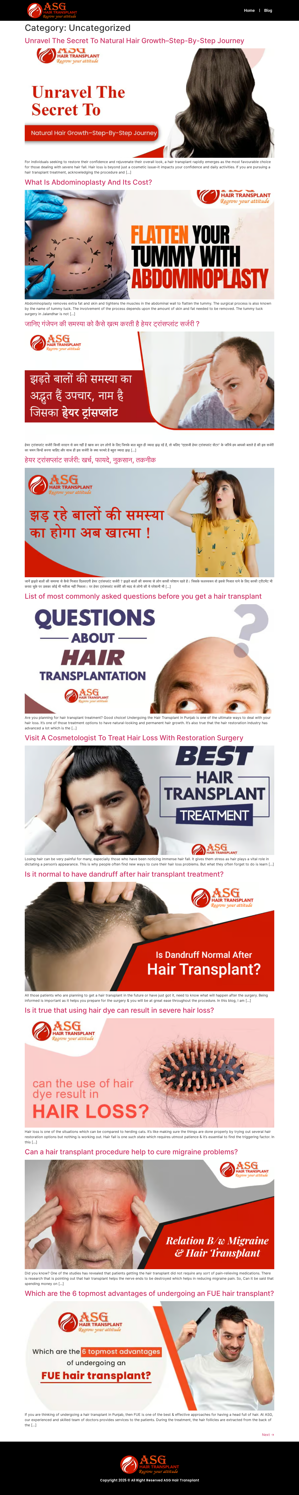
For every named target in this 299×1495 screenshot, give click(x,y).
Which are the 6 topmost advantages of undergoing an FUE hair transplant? (149, 1293)
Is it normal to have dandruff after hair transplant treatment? (124, 874)
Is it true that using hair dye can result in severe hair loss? (119, 1010)
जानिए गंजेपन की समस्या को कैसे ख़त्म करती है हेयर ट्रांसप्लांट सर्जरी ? (112, 323)
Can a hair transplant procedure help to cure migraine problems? (131, 1152)
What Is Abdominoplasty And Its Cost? (88, 182)
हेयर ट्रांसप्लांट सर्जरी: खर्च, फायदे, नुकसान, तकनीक (90, 460)
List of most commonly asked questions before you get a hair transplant (143, 596)
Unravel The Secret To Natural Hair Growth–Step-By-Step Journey (134, 40)
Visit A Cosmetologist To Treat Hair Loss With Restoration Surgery (134, 737)
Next (268, 1434)
